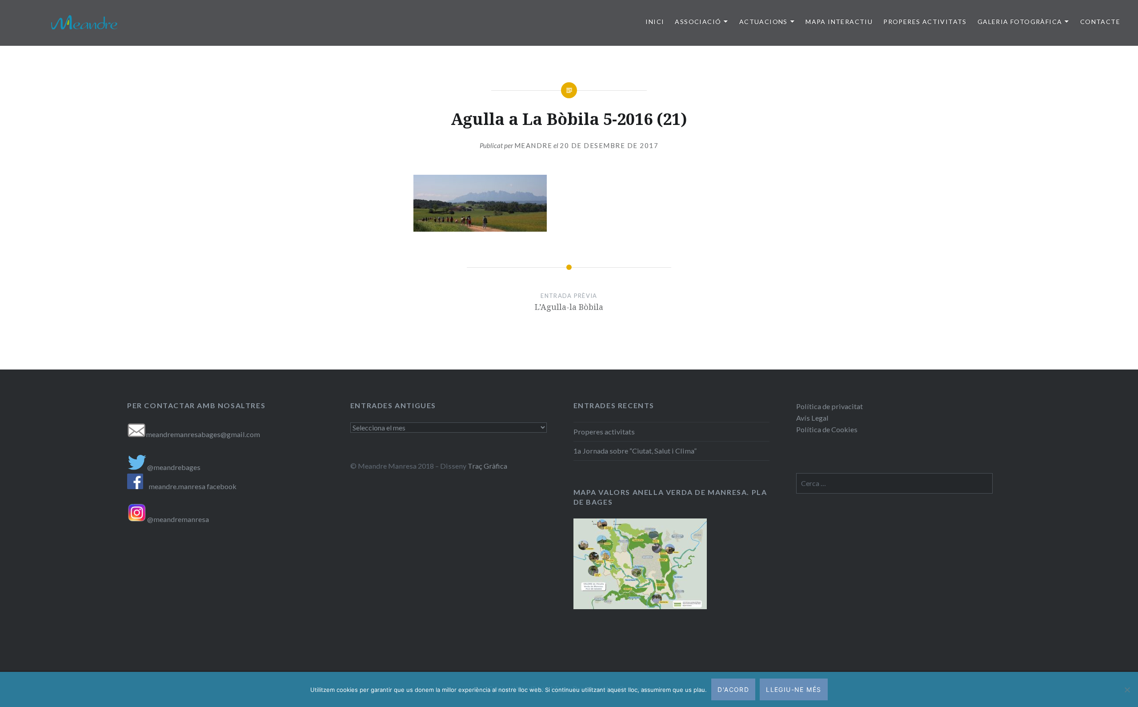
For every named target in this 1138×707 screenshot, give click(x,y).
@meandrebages (173, 467)
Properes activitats (604, 431)
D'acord (733, 689)
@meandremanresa (177, 519)
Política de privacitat (829, 406)
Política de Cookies (827, 429)
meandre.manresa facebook (192, 486)
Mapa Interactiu (839, 21)
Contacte (1100, 21)
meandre (533, 145)
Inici (654, 21)
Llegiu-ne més (793, 689)
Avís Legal (812, 418)
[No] (1126, 689)
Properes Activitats (925, 21)
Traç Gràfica (487, 466)
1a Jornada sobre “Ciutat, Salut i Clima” (635, 450)
